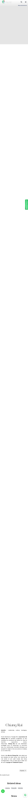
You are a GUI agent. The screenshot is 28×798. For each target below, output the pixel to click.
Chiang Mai (13, 788)
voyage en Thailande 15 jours (14, 762)
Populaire (23, 770)
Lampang (7, 788)
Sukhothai (20, 788)
